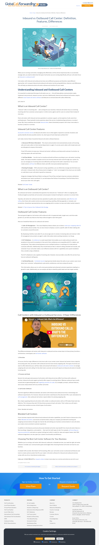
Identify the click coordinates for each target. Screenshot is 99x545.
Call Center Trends (27, 184)
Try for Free (87, 5)
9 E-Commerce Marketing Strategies (32, 466)
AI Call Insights (31, 503)
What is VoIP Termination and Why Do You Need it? (66, 466)
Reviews (52, 512)
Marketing (62, 542)
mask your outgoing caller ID (73, 225)
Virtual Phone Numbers (10, 507)
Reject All (60, 538)
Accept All (39, 538)
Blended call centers (27, 419)
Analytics (45, 542)
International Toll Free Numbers (12, 516)
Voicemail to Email (32, 521)
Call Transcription (31, 514)
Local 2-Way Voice (9, 512)
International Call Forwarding (11, 514)
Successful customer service (25, 132)
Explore (78, 5)
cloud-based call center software (32, 97)
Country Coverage (54, 509)
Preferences (54, 542)
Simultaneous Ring (31, 523)
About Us (52, 503)
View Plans (31, 486)
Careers (52, 516)
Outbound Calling (8, 521)
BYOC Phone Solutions (10, 523)
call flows (31, 164)
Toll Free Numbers (9, 503)
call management (22, 397)
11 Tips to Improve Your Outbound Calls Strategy (35, 207)
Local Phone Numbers (9, 505)
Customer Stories (54, 514)
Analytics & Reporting (32, 507)
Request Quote (68, 486)
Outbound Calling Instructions (35, 525)
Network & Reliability (55, 507)
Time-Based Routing (32, 518)
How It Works (53, 505)
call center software (41, 353)
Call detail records (40, 261)
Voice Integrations (31, 505)
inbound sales (44, 122)
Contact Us (52, 523)
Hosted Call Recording (32, 516)
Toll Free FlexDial (8, 509)
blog (34, 12)
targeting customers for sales (47, 382)
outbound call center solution (65, 365)
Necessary (37, 542)
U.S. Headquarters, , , (82, 504)
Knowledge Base (54, 518)
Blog (51, 521)
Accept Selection (50, 538)
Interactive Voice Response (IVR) (35, 509)
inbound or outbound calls (27, 77)
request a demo (40, 459)
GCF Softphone (31, 512)
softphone (36, 240)
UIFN (5, 518)
